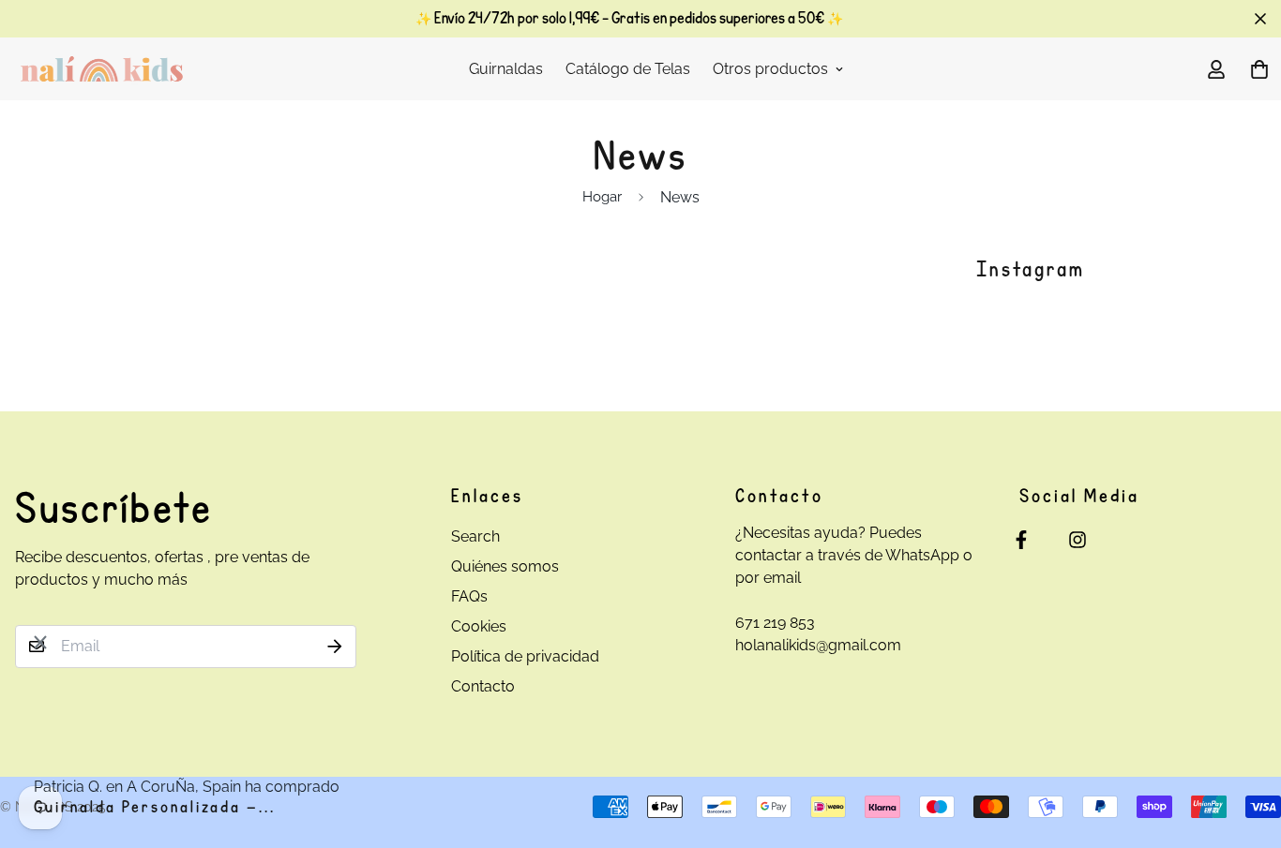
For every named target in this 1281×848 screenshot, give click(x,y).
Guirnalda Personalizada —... (155, 807)
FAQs (469, 596)
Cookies (478, 626)
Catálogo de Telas (627, 69)
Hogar (602, 196)
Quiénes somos (505, 566)
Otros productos (770, 69)
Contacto (483, 686)
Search (475, 536)
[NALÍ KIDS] (101, 68)
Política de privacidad (525, 656)
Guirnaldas (506, 69)
